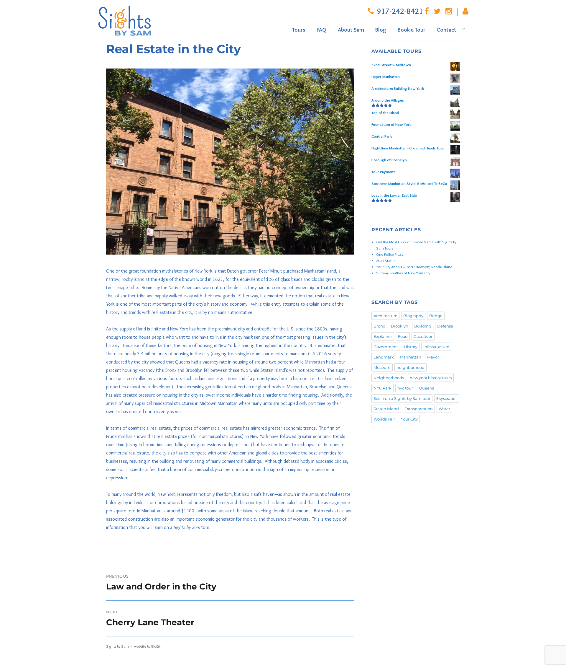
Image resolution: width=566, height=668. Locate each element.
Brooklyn (399, 326)
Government (386, 346)
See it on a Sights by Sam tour (402, 398)
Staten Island (386, 408)
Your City (409, 419)
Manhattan (410, 357)
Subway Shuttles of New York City (403, 273)
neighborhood (410, 367)
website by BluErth (148, 646)
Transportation (419, 408)
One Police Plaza (389, 254)
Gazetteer (423, 336)
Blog (380, 29)
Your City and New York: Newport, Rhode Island (414, 266)
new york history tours (431, 377)
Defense (445, 326)
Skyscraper (446, 398)
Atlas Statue (386, 260)
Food (403, 336)
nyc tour (405, 388)
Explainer (383, 336)
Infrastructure (436, 346)
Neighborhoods (389, 377)
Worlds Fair (384, 419)
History (410, 346)
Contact (446, 29)
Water (444, 408)
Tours (298, 29)
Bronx (379, 326)
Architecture (385, 315)
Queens (426, 388)
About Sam (351, 29)
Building (422, 326)
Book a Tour (411, 29)
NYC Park (382, 388)
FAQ (321, 29)
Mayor (433, 357)
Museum (382, 367)
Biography (413, 315)
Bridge (435, 315)
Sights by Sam (117, 646)
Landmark (384, 357)
